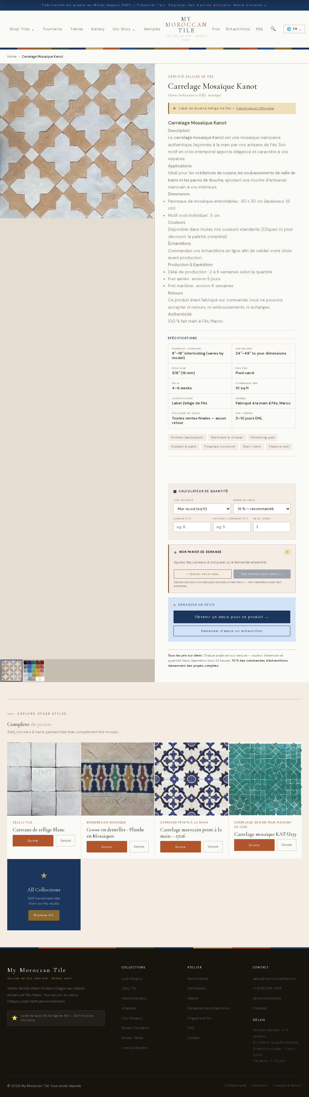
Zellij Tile (129, 988)
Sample (65, 840)
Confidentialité (235, 1085)
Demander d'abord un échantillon (232, 631)
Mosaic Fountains (135, 1027)
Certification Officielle (255, 108)
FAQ (259, 29)
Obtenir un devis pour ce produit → (232, 617)
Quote (33, 840)
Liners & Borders (135, 1047)
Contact (193, 1037)
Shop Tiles (22, 29)
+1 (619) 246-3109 (267, 988)
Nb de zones (262, 518)
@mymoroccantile (267, 998)
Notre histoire (197, 978)
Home (11, 56)
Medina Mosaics (134, 998)
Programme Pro (199, 1018)
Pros (216, 29)
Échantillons (238, 29)
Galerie (192, 998)
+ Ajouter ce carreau (203, 574)
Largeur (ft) (182, 518)
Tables (76, 29)
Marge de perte (244, 500)
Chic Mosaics (132, 1018)
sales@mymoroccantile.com (274, 978)
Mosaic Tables (132, 1037)
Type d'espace (183, 500)
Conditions (260, 1085)
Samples (152, 29)
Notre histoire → (250, 5)
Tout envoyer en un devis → (262, 574)
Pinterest (260, 1008)
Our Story (124, 29)
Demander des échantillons (208, 1008)
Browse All (44, 915)
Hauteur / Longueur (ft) (230, 518)
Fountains (53, 29)
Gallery (98, 29)
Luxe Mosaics (132, 978)
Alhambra (129, 1008)
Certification (196, 988)
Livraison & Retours (287, 1085)
